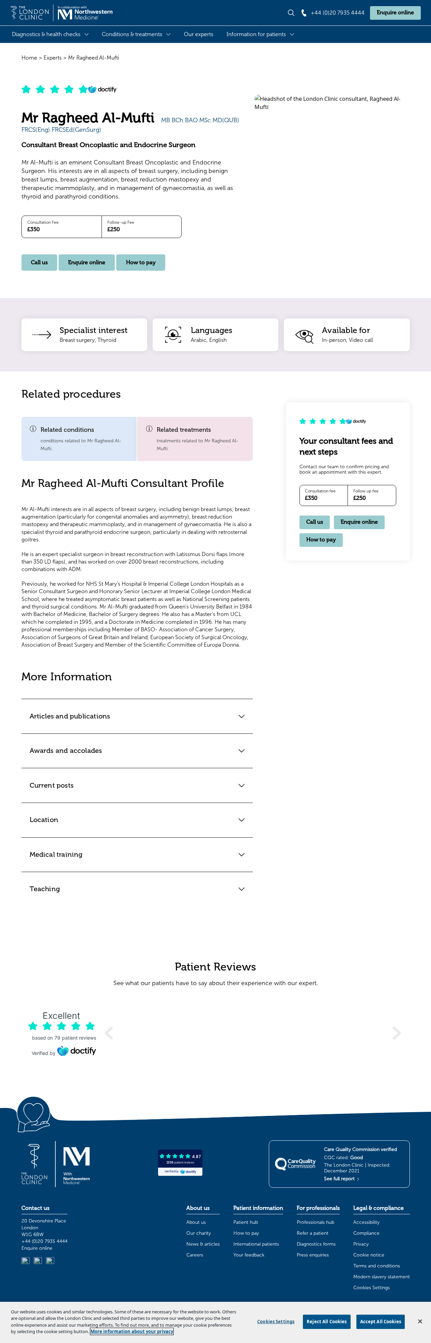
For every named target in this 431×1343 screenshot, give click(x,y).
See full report (340, 1178)
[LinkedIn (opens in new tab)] (25, 1261)
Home (29, 58)
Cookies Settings (371, 1287)
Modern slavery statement (381, 1276)
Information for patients (256, 34)
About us (196, 1222)
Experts (53, 58)
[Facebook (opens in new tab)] (50, 1261)
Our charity (198, 1233)
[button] (78, 439)
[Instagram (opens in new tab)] (38, 1261)
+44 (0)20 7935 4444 (44, 1241)
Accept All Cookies (380, 1321)
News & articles (203, 1244)
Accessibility (366, 1222)
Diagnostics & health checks (46, 34)
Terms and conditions (376, 1265)
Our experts (198, 34)
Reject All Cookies (327, 1321)
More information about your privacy (132, 1331)
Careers (194, 1255)
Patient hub (245, 1222)
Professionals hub (315, 1222)
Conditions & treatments (132, 34)
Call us (39, 262)
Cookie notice (368, 1255)
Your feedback (248, 1255)
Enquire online (395, 13)
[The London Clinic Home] (61, 12)
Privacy (361, 1244)
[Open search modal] (291, 13)
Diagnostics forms (316, 1244)
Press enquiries (313, 1255)
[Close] (420, 1321)
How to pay (141, 262)
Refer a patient (312, 1233)
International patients (256, 1244)
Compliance (366, 1233)
